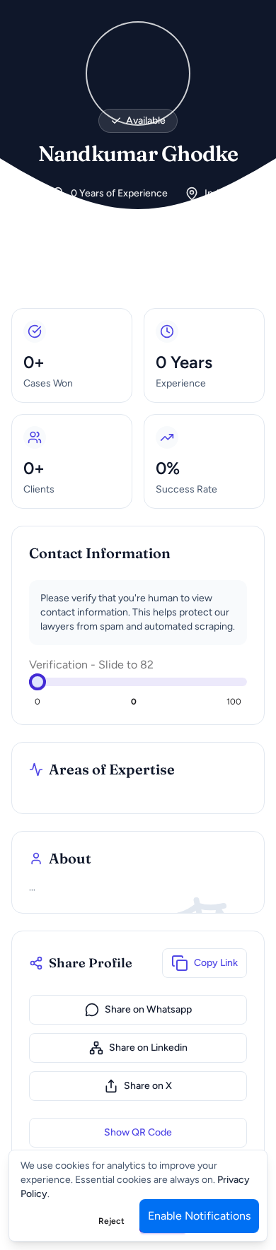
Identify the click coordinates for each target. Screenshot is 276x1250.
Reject (111, 1221)
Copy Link (216, 963)
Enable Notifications (199, 1215)
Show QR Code (138, 1132)
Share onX (148, 1086)
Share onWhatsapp (148, 1009)
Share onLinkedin (148, 1048)
